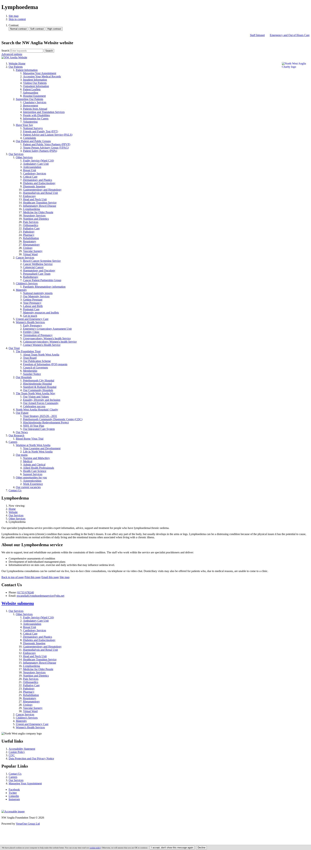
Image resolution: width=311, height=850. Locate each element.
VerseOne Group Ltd (28, 823)
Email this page (50, 577)
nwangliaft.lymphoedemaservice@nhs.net (40, 595)
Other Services (17, 518)
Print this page (32, 577)
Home (12, 508)
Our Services (16, 515)
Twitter (13, 792)
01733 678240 (25, 592)
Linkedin (14, 796)
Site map (14, 15)
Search (5, 50)
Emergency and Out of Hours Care (290, 35)
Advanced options (11, 54)
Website (13, 512)
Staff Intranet (257, 35)
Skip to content (17, 19)
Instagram (14, 799)
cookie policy (95, 848)
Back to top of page (12, 577)
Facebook (14, 789)
